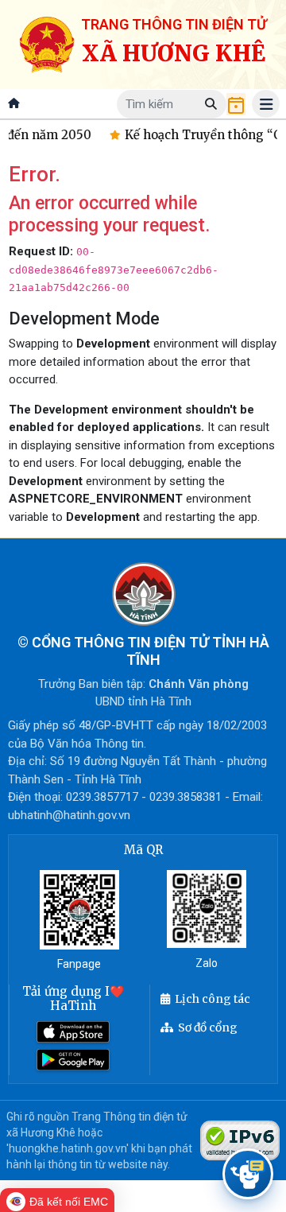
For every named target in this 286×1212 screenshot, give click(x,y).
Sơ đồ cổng (208, 1027)
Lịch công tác (212, 999)
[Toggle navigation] (266, 104)
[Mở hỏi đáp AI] (247, 1173)
